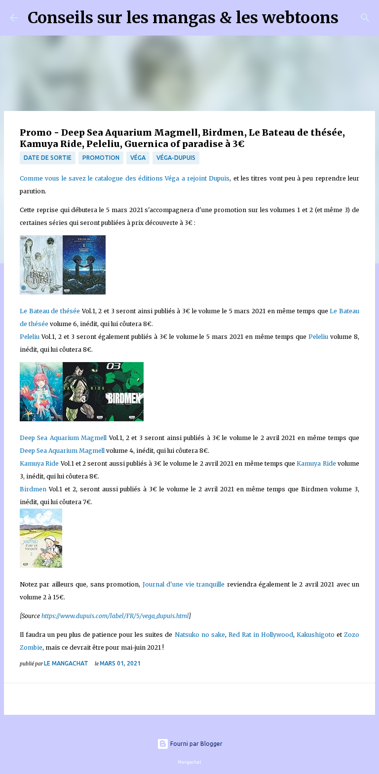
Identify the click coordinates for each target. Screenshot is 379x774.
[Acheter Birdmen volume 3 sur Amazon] (125, 419)
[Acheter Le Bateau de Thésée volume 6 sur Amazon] (41, 292)
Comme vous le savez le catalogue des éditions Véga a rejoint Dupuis (124, 178)
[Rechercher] (352, 18)
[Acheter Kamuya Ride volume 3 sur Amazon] (84, 419)
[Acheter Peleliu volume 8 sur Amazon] (84, 292)
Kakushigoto (316, 634)
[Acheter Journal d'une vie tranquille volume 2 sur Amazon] (41, 565)
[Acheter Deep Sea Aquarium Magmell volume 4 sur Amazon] (41, 419)
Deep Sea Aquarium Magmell (64, 438)
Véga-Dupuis (175, 157)
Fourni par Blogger (196, 743)
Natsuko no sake (200, 634)
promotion (100, 157)
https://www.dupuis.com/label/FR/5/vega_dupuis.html (115, 616)
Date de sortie (48, 157)
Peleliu (30, 336)
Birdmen (33, 489)
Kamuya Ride (40, 463)
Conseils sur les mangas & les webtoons (183, 18)
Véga (138, 157)
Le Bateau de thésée (51, 311)
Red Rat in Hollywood (260, 634)
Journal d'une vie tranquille (184, 584)
